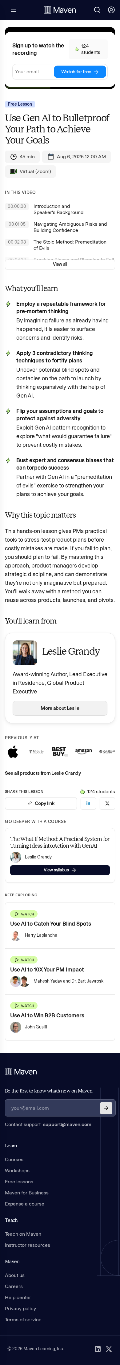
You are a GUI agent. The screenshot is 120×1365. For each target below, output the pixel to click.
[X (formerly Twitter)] (109, 1349)
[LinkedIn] (98, 1349)
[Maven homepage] (60, 10)
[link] (88, 803)
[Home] (20, 1071)
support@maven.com (67, 1124)
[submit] (106, 1108)
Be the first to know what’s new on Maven (48, 1091)
